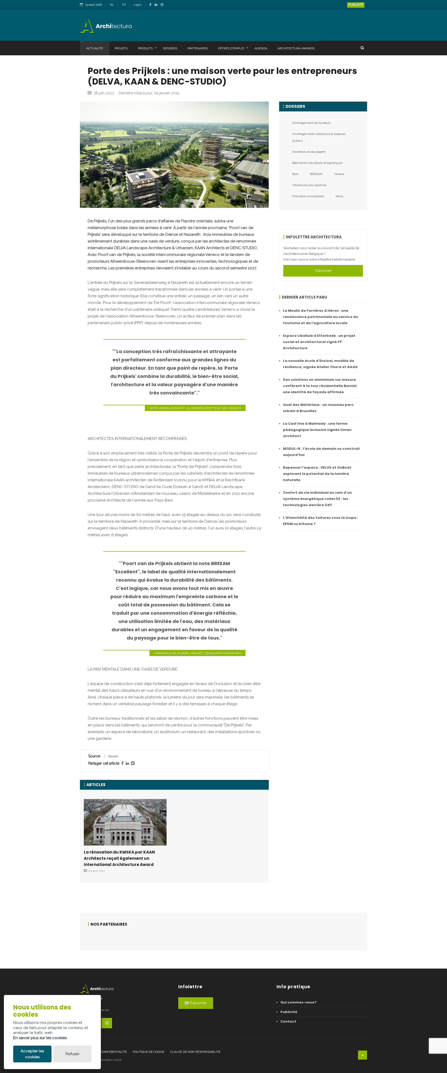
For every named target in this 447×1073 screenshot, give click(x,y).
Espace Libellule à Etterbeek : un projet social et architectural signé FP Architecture (319, 342)
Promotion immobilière (308, 196)
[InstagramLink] (163, 5)
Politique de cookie (148, 1052)
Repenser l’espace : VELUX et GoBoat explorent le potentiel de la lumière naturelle (317, 473)
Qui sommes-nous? (298, 1002)
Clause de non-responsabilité (195, 1052)
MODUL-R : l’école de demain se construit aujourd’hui (321, 451)
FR (124, 4)
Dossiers (170, 48)
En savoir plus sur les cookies (40, 1038)
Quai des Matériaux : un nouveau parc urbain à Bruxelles (318, 407)
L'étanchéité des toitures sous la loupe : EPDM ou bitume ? (320, 520)
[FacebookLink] (152, 5)
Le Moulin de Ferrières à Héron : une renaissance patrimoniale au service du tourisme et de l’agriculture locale (320, 316)
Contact (288, 1021)
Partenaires (198, 48)
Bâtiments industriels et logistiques (317, 163)
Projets (121, 48)
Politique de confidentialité (103, 1052)
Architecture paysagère (308, 152)
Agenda (261, 48)
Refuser (72, 1054)
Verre (339, 196)
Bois (295, 174)
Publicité (355, 4)
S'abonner (323, 271)
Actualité (94, 48)
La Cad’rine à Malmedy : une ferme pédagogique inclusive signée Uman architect (317, 429)
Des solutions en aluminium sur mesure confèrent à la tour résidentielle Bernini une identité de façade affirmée (320, 385)
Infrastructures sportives (309, 185)
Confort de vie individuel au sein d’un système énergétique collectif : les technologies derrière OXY (317, 498)
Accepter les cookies (32, 1054)
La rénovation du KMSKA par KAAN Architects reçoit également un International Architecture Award (119, 858)
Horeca (339, 174)
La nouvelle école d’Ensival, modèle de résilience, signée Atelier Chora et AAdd (320, 363)
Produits (145, 48)
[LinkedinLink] (157, 5)
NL (112, 4)
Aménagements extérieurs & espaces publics (319, 137)
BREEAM (316, 174)
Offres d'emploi (231, 48)
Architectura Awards (296, 48)
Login (137, 4)
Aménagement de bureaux (311, 123)
